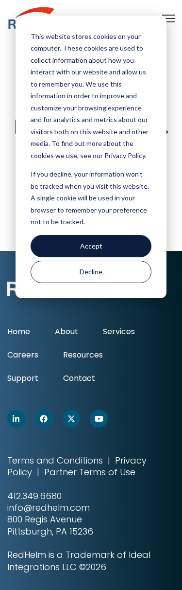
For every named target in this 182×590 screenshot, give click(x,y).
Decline (91, 272)
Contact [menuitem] (79, 378)
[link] (16, 419)
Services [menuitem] (119, 331)
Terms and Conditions (55, 460)
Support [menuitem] (22, 378)
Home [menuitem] (18, 331)
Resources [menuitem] (83, 354)
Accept (91, 246)
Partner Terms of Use (89, 472)
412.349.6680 (34, 496)
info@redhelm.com (48, 507)
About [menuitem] (66, 331)
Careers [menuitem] (22, 354)
